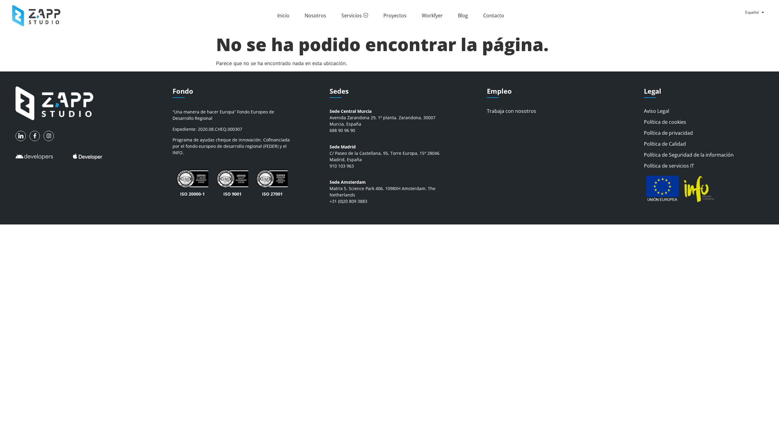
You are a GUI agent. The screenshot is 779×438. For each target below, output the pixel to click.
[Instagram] (49, 136)
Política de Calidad (665, 144)
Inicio (283, 15)
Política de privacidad (668, 133)
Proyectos (395, 15)
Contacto (493, 15)
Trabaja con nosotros (511, 111)
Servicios (351, 15)
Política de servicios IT (669, 165)
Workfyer (432, 15)
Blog (463, 15)
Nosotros (315, 15)
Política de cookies (665, 122)
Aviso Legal (656, 111)
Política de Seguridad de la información (689, 154)
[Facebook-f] (35, 136)
